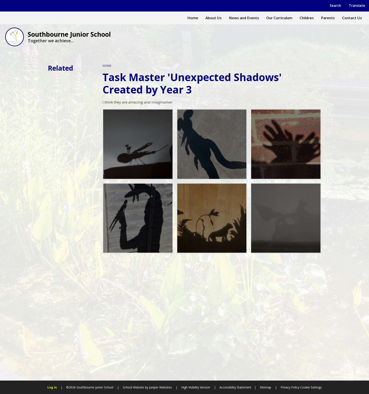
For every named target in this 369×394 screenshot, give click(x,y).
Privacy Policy (290, 387)
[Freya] (212, 218)
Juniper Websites (160, 387)
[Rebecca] (138, 144)
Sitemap (265, 387)
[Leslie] (286, 218)
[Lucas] (138, 218)
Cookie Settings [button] (311, 387)
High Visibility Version (195, 387)
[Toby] (212, 144)
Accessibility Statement (235, 387)
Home (106, 66)
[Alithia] (286, 144)
